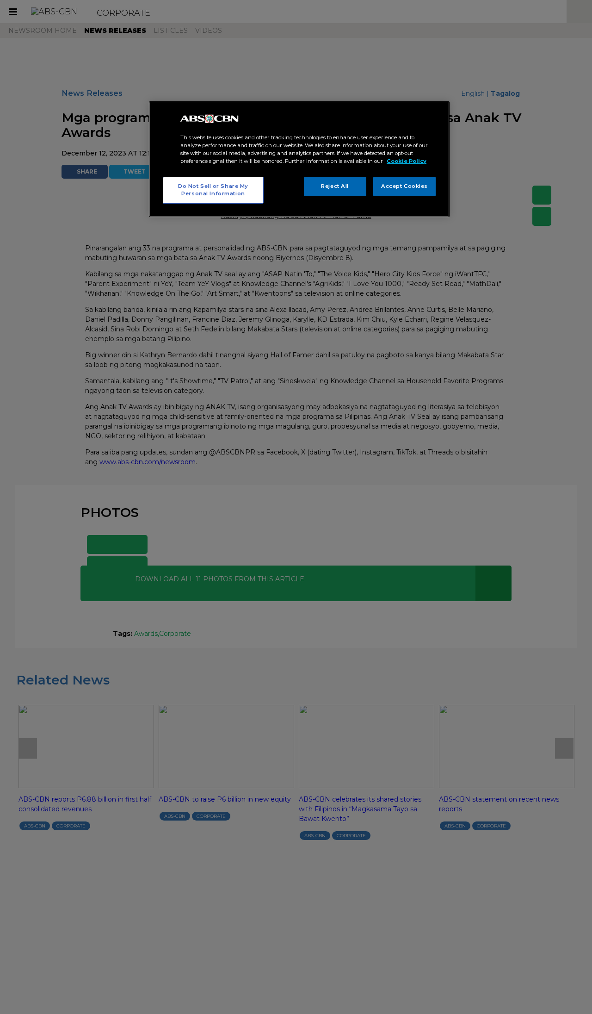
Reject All (335, 186)
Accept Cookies (404, 186)
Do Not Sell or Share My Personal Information (213, 190)
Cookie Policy (406, 161)
